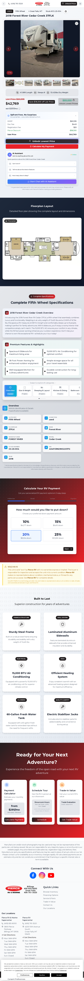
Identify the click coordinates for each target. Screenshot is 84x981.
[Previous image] (8, 48)
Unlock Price (70, 4)
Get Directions (9, 935)
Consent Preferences (16, 979)
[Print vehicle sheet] (66, 11)
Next (67, 549)
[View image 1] (10, 83)
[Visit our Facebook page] (33, 875)
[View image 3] (29, 83)
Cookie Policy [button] (19, 970)
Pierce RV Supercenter (27, 919)
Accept (59, 975)
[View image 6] (57, 83)
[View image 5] (47, 83)
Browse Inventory (50, 892)
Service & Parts (49, 898)
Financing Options (50, 895)
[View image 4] (38, 83)
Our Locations (49, 908)
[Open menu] (80, 4)
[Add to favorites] (76, 23)
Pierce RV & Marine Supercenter (9, 919)
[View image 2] (19, 83)
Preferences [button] (63, 970)
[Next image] (75, 48)
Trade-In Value (49, 902)
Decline (42, 975)
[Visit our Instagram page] (42, 875)
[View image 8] (76, 83)
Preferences (24, 975)
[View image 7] (66, 83)
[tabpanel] (42, 433)
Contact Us (47, 905)
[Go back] (4, 4)
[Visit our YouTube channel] (51, 875)
